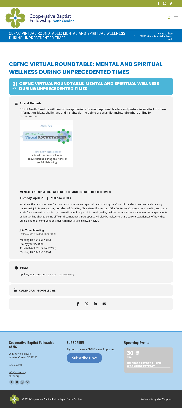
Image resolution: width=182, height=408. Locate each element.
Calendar (27, 290)
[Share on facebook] (77, 304)
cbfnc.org (14, 376)
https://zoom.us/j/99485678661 (38, 233)
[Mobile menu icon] (176, 18)
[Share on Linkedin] (95, 304)
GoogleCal (46, 290)
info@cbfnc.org (17, 372)
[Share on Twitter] (86, 304)
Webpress (167, 399)
